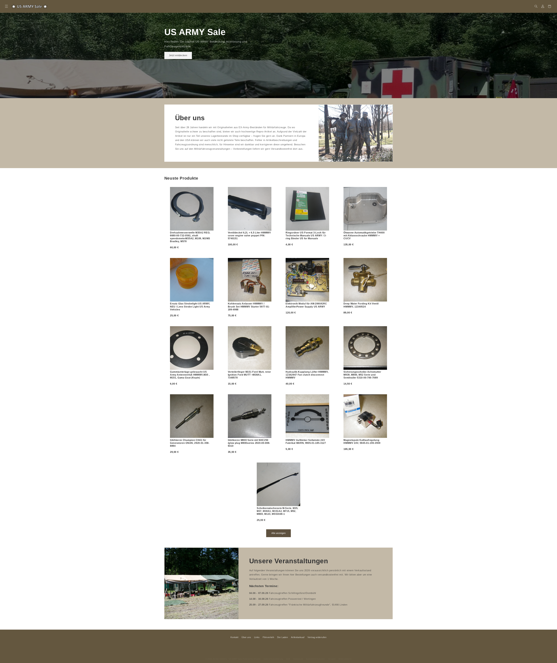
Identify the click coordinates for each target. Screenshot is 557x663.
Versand (331, 656)
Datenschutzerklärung (273, 656)
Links (257, 637)
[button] (6, 6)
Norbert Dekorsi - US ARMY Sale (227, 656)
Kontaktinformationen (315, 656)
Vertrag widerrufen (317, 637)
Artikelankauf (297, 637)
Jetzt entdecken (178, 55)
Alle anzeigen (278, 533)
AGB (288, 656)
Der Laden (282, 637)
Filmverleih (268, 637)
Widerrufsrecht (345, 656)
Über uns (246, 637)
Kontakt (234, 637)
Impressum (298, 656)
